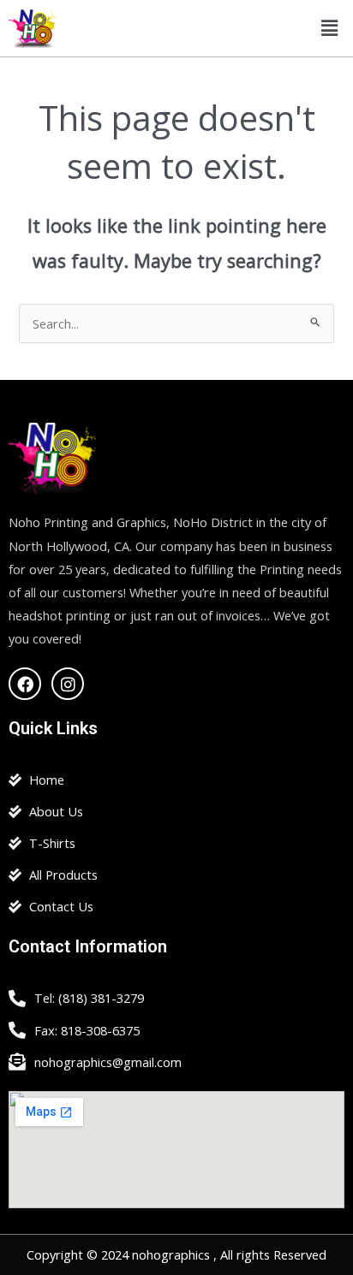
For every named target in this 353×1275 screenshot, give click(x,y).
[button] (329, 28)
